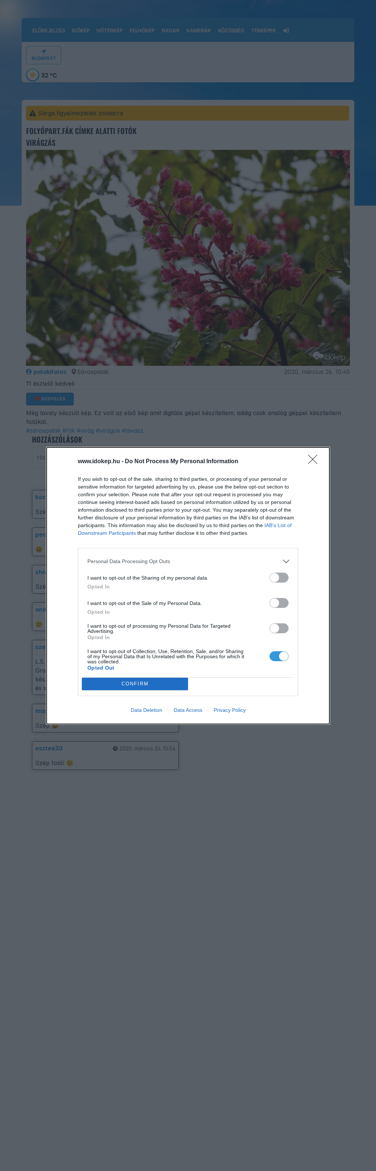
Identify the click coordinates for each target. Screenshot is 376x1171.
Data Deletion (146, 710)
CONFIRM (135, 684)
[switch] (279, 578)
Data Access (188, 710)
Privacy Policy (230, 710)
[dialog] (188, 585)
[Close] (315, 462)
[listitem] (188, 561)
